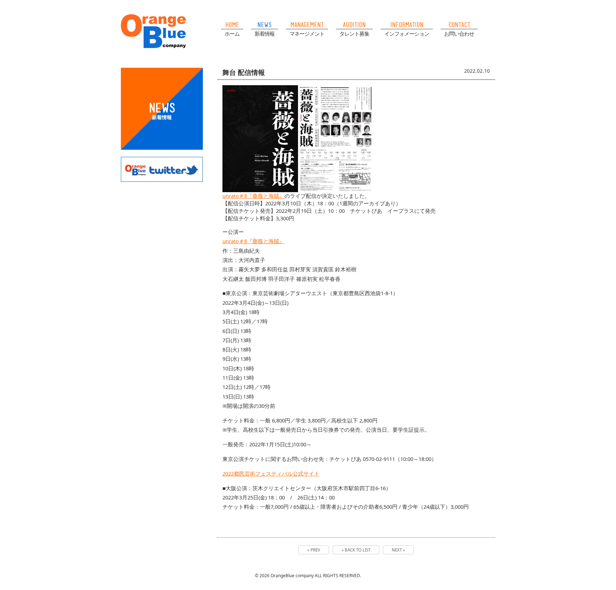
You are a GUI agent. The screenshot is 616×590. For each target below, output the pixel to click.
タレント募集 (354, 33)
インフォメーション (406, 33)
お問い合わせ (459, 33)
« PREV (313, 550)
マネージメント (306, 33)
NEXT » (398, 550)
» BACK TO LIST (356, 550)
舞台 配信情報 (243, 72)
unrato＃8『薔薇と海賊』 (253, 195)
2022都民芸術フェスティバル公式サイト (270, 473)
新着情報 (264, 33)
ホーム (232, 33)
